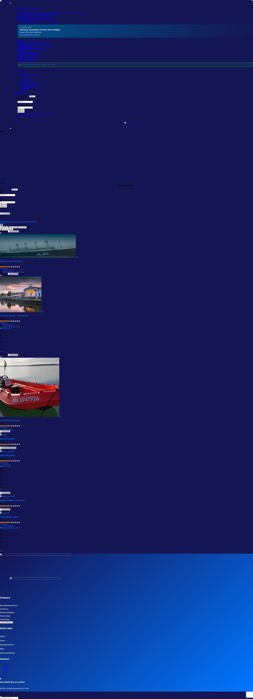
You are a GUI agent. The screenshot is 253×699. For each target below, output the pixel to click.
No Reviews (4, 268)
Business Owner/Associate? (16, 221)
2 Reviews (3, 427)
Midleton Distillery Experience (12, 500)
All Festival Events (27, 85)
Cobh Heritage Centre (9, 517)
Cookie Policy (5, 619)
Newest (30, 221)
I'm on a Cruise (18, 8)
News (2, 649)
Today (23, 73)
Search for (21, 98)
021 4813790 (6, 464)
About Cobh (21, 11)
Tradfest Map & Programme (30, 87)
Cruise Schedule (27, 59)
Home (15, 6)
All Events (21, 71)
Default (2, 223)
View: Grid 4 (22, 227)
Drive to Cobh (26, 47)
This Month (25, 78)
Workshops (25, 89)
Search (16, 94)
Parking (23, 51)
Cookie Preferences (6, 622)
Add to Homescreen (7, 653)
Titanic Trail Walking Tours (51, 13)
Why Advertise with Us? (9, 605)
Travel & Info (18, 40)
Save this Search (7, 229)
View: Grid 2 (4, 227)
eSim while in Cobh (35, 16)
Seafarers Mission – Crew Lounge (40, 22)
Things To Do (25, 20)
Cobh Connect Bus (32, 49)
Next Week (25, 77)
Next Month (25, 80)
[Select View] (1, 225)
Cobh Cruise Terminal (29, 9)
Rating (35, 221)
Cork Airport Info (29, 52)
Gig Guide (27, 82)
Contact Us (21, 61)
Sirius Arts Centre (7, 455)
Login (15, 119)
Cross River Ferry (33, 42)
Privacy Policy (5, 616)
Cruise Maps (37, 18)
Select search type (23, 96)
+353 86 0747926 (8, 429)
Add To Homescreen (29, 58)
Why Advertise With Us (30, 54)
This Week (31, 75)
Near (19, 104)
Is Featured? (4, 213)
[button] (5, 328)
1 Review (3, 323)
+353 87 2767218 (8, 270)
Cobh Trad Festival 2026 (32, 84)
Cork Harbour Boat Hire (38, 15)
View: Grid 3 (13, 227)
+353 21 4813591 (8, 526)
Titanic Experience (7, 439)
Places (2, 636)
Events (16, 69)
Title (26, 221)
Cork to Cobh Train (36, 45)
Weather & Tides (27, 56)
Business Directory (19, 93)
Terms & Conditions (7, 612)
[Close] (10, 128)
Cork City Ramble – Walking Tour (13, 272)
